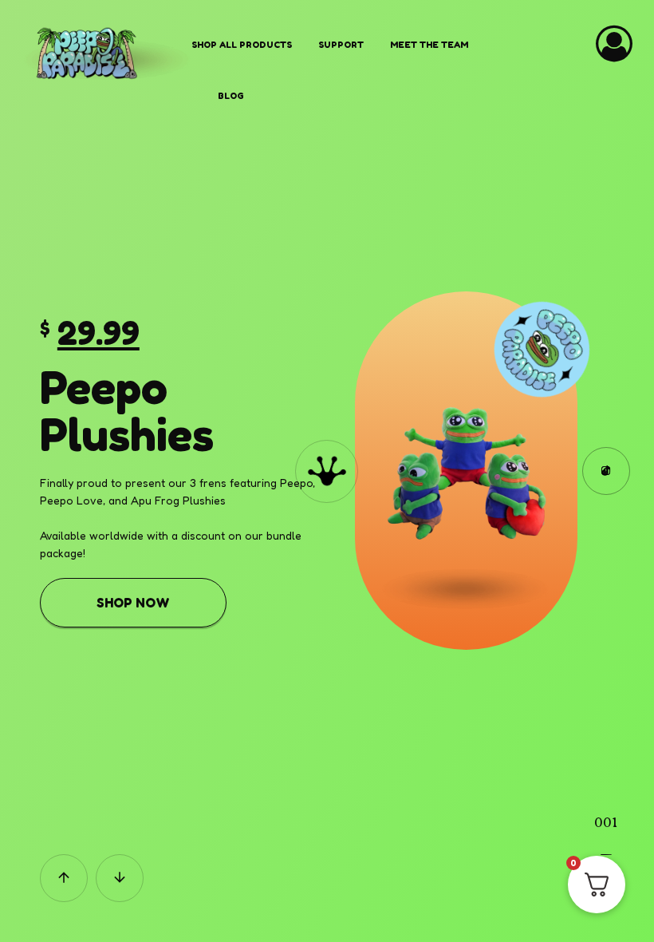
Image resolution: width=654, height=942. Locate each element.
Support (341, 44)
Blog (231, 95)
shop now (133, 603)
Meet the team (429, 44)
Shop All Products (241, 44)
